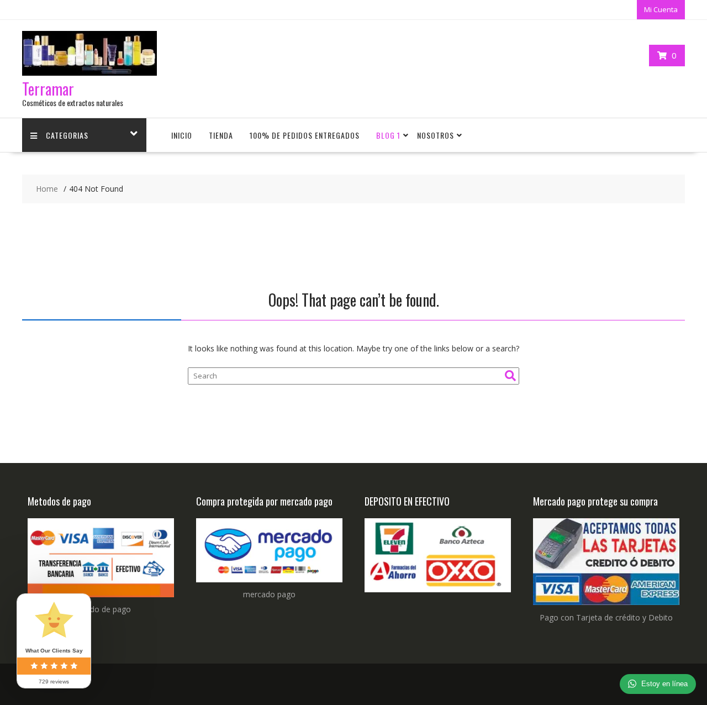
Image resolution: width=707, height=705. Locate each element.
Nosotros (435, 135)
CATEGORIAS (67, 135)
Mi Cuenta (661, 9)
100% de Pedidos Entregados (305, 135)
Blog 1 (388, 135)
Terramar (48, 88)
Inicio (181, 135)
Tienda (221, 135)
